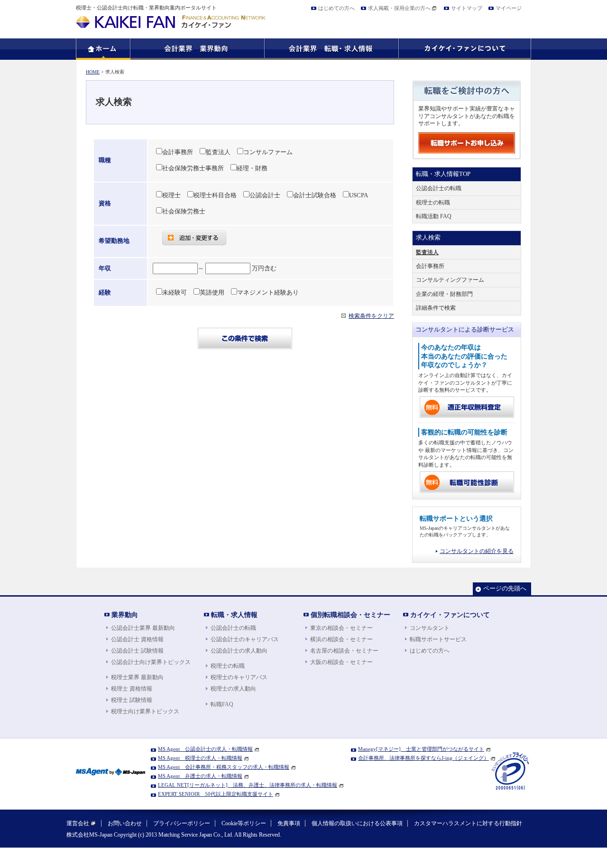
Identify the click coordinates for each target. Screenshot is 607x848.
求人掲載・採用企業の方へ (399, 8)
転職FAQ (222, 704)
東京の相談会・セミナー (341, 628)
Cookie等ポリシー (243, 823)
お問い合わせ (125, 823)
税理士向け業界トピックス (145, 711)
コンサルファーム (268, 152)
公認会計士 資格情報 (137, 639)
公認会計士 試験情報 (137, 650)
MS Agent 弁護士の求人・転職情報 (200, 776)
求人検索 (428, 237)
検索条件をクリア (371, 316)
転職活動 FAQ (433, 216)
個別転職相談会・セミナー (350, 614)
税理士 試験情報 (131, 700)
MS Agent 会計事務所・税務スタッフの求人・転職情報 (223, 767)
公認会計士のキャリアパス (245, 639)
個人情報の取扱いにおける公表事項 (357, 823)
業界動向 (124, 614)
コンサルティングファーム (450, 280)
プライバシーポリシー (181, 823)
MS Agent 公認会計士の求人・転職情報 (205, 749)
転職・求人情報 (234, 614)
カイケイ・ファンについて (450, 614)
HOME (93, 71)
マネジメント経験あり (268, 292)
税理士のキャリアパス (239, 677)
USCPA (358, 195)
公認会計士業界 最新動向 (143, 628)
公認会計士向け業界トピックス (151, 662)
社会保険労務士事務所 (193, 168)
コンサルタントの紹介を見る (477, 551)
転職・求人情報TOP (443, 174)
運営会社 (77, 823)
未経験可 (174, 292)
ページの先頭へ (504, 588)
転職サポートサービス (438, 639)
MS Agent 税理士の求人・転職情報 (200, 758)
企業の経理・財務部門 (444, 294)
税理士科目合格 (215, 195)
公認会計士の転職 (438, 188)
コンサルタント (430, 628)
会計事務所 (177, 152)
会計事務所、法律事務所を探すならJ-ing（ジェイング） (423, 758)
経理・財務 (252, 168)
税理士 (171, 195)
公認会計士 (264, 195)
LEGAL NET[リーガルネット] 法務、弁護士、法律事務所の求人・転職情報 (247, 785)
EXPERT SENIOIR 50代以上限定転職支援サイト (215, 794)
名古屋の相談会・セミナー (344, 650)
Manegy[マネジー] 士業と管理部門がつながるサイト (421, 749)
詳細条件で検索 (436, 307)
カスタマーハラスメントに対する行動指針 (468, 823)
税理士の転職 (433, 202)
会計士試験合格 (314, 195)
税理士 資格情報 (131, 688)
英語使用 (212, 292)
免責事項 (288, 823)
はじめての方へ (336, 8)
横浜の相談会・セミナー (341, 639)
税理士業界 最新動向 (137, 677)
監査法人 (218, 152)
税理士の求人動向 (233, 688)
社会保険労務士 (183, 211)
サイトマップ (466, 8)
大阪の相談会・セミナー (341, 662)
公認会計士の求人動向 (239, 650)
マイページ (509, 8)
